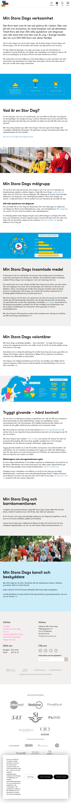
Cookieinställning (55, 670)
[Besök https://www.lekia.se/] (28, 745)
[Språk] (57, 3)
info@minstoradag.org (47, 636)
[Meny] (68, 3)
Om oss (6, 632)
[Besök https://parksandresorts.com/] (54, 705)
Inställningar (30, 777)
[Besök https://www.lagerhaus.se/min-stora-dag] (14, 745)
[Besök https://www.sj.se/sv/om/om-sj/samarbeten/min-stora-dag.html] (35, 717)
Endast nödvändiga (45, 777)
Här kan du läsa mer (48, 220)
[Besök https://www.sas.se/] (16, 717)
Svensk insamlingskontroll (52, 430)
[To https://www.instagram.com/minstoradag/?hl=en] (45, 650)
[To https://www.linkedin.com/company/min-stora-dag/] (56, 650)
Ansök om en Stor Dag (11, 629)
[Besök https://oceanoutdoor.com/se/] (45, 730)
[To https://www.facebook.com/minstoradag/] (40, 650)
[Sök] (62, 3)
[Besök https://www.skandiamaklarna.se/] (26, 730)
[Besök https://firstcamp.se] (43, 745)
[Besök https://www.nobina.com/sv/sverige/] (35, 705)
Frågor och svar (9, 640)
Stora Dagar (49, 302)
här (30, 316)
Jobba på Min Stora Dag (13, 634)
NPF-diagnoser (62, 209)
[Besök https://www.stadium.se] (50, 752)
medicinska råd (58, 192)
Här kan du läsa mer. (51, 467)
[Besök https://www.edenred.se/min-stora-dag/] (16, 705)
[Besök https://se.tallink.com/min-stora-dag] (35, 752)
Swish (5, 652)
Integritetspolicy (39, 670)
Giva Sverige (33, 439)
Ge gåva (6, 626)
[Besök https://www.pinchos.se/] (57, 745)
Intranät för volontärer (12, 637)
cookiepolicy (12, 770)
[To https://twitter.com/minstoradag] (51, 650)
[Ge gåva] (51, 3)
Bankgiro (6, 650)
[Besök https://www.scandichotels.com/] (21, 753)
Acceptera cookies (61, 777)
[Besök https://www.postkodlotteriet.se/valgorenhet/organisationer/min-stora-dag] (54, 717)
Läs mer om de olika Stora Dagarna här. (18, 137)
